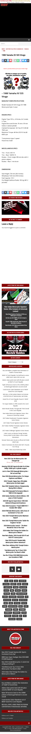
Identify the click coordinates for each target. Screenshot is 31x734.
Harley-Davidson (21, 593)
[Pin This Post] (10, 60)
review (5, 606)
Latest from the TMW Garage (15, 285)
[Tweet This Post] (5, 60)
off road (17, 603)
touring (15, 616)
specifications (13, 606)
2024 (16, 581)
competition (7, 587)
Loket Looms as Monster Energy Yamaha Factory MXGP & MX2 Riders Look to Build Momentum (15, 435)
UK (20, 616)
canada (25, 584)
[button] (29, 39)
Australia (6, 584)
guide (13, 593)
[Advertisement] (15, 22)
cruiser (16, 587)
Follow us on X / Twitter (8, 715)
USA (25, 616)
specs (20, 606)
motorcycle (23, 600)
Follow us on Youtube (7, 718)
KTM (26, 597)
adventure (22, 581)
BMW (19, 584)
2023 (11, 581)
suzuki (24, 612)
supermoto (8, 612)
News (10, 603)
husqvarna (12, 597)
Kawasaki (20, 597)
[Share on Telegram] (23, 60)
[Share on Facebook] (3, 60)
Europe (24, 590)
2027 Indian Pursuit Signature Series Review (15, 423)
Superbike (22, 609)
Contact (22, 2)
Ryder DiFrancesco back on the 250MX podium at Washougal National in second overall (14, 695)
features (6, 593)
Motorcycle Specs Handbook (14, 49)
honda (5, 597)
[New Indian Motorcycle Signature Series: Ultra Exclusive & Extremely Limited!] (15, 303)
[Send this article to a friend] (13, 60)
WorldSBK (12, 619)
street (15, 609)
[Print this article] (15, 60)
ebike (12, 590)
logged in (11, 227)
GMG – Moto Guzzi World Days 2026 (15, 449)
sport (26, 606)
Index (3, 49)
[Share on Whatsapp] (18, 60)
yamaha (19, 619)
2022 (6, 581)
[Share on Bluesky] (25, 60)
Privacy (12, 2)
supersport (17, 612)
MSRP (5, 603)
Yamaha (26, 49)
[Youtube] (19, 569)
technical (8, 616)
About (8, 2)
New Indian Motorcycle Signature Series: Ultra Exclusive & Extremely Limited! (15, 309)
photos (24, 603)
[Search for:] (9, 43)
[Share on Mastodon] (20, 60)
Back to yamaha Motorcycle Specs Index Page (15, 68)
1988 (4, 51)
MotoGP (15, 600)
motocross (7, 600)
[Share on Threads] (28, 60)
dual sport (23, 587)
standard (8, 609)
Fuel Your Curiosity (15, 454)
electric (18, 590)
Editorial (17, 2)
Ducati (6, 590)
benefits (13, 584)
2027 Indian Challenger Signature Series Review (15, 430)
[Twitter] (12, 569)
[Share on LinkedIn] (8, 60)
